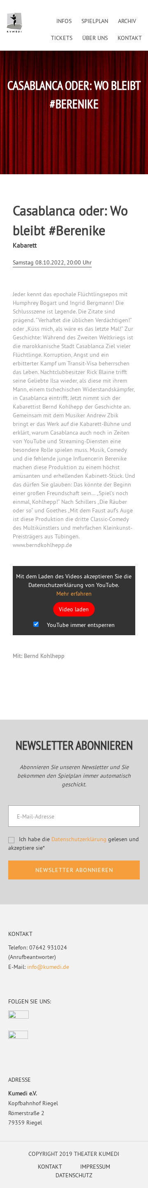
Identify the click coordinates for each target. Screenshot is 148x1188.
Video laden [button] (74, 609)
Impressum (95, 1166)
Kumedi (14, 23)
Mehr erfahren (74, 593)
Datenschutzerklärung (78, 839)
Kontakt (50, 1166)
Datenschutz (74, 1175)
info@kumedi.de (48, 967)
